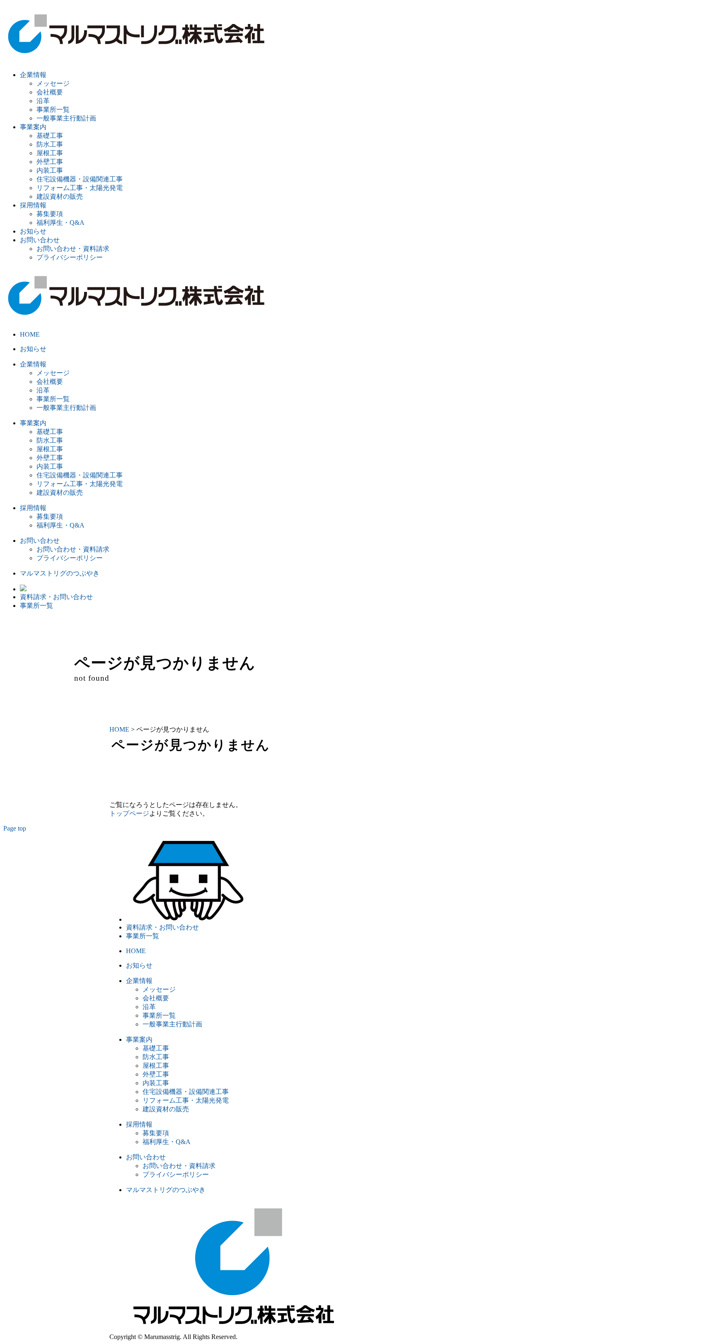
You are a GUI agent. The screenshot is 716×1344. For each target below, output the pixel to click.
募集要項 (49, 213)
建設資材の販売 (59, 196)
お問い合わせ (40, 239)
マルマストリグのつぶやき (59, 573)
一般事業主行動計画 (66, 118)
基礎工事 (49, 135)
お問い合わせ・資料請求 (72, 248)
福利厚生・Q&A (60, 222)
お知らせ (33, 231)
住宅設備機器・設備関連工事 (79, 179)
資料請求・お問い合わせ (56, 596)
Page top (14, 828)
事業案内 (33, 126)
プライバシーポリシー (69, 257)
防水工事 (49, 144)
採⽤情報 (33, 205)
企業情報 (33, 74)
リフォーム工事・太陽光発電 (79, 187)
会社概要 (49, 92)
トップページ (129, 813)
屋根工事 (49, 153)
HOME (30, 334)
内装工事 (49, 170)
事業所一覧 (53, 109)
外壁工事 (49, 161)
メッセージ (53, 83)
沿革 (43, 100)
